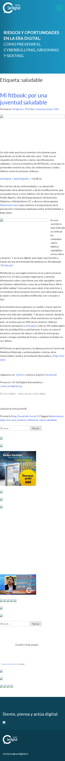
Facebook (50, 374)
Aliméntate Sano (9, 205)
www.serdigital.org (11, 385)
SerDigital (5, 178)
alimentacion (56, 416)
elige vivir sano (8, 419)
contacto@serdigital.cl (15, 753)
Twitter (19, 374)
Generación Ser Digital (9, 664)
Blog (13, 416)
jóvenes (22, 419)
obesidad (30, 325)
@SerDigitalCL (22, 178)
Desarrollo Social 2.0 (29, 416)
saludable (51, 419)
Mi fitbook (6, 265)
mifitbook (32, 419)
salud (42, 419)
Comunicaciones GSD (46, 109)
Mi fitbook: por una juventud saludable (23, 99)
